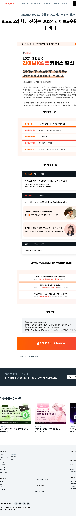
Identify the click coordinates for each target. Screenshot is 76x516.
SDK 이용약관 (14, 507)
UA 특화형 (3, 465)
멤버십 (2, 484)
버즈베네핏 (3, 482)
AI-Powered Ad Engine (41, 489)
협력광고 (13, 457)
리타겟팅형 (3, 470)
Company (56, 3)
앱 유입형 (2, 460)
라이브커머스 (3, 467)
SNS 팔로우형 (4, 457)
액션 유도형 (3, 462)
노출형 (2, 455)
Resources (46, 3)
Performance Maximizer (42, 494)
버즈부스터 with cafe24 (41, 479)
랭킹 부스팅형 (3, 472)
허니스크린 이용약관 (24, 507)
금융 (1, 487)
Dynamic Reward (40, 491)
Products (25, 3)
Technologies (35, 3)
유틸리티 (2, 489)
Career (64, 3)
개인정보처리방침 (4, 507)
